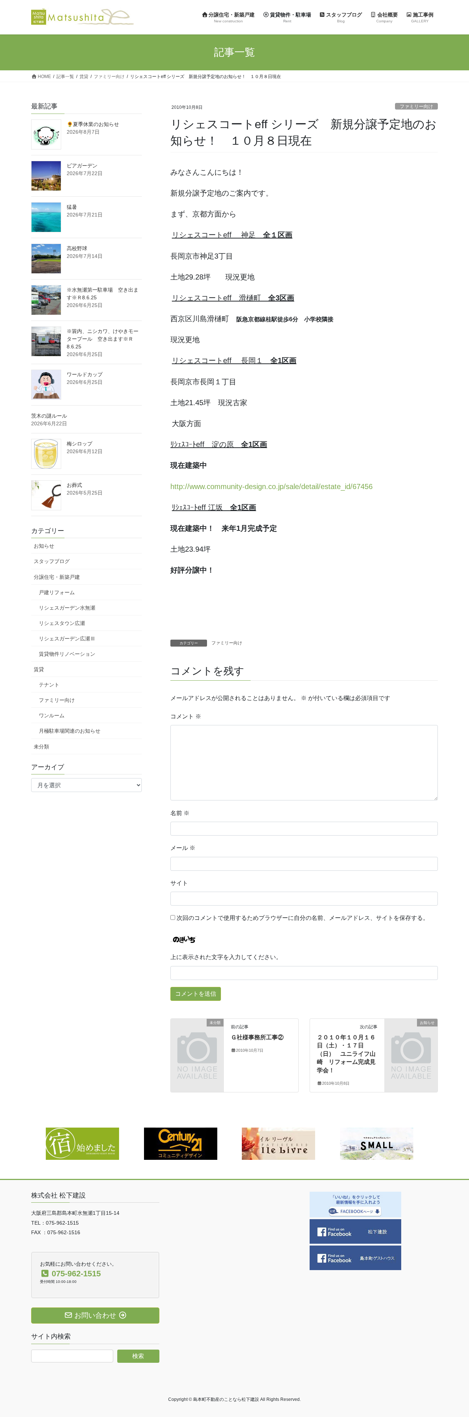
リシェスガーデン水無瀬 (67, 608)
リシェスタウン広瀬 (62, 623)
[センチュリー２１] (180, 1143)
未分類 (41, 747)
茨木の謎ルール (49, 416)
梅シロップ (79, 444)
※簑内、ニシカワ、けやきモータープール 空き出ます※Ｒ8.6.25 (103, 338)
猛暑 (72, 207)
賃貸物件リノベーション (67, 654)
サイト (179, 883)
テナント (49, 685)
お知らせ (44, 546)
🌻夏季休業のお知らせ (93, 124)
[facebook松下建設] (355, 1231)
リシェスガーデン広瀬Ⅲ (67, 638)
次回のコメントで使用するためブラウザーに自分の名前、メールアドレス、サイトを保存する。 (303, 918)
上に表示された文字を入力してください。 (226, 957)
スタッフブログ (52, 561)
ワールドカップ (85, 374)
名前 (179, 813)
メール (182, 848)
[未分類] (197, 1035)
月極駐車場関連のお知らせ (69, 731)
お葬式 (74, 485)
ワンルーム (51, 715)
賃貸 (39, 669)
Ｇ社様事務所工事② (257, 1037)
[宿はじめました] (82, 1143)
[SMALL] (376, 1143)
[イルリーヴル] (278, 1143)
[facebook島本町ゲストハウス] (355, 1257)
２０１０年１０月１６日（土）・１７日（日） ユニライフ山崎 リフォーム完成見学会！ (346, 1053)
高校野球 (77, 248)
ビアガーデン (82, 166)
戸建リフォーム (57, 592)
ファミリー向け (416, 106)
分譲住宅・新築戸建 (57, 577)
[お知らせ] (411, 1035)
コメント (185, 716)
